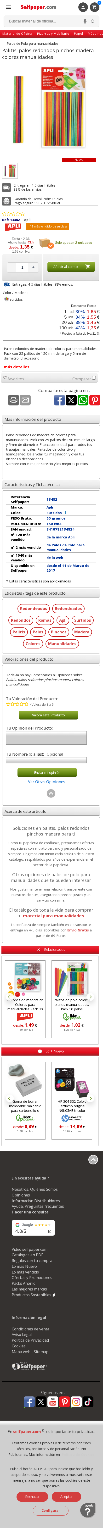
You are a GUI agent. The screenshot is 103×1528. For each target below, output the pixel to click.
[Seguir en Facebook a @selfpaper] (29, 1402)
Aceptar (66, 1496)
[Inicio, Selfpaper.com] (38, 7)
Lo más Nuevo (24, 1266)
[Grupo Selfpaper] (30, 1370)
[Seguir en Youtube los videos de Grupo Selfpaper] (52, 1402)
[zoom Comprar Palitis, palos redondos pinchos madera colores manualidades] (10, 171)
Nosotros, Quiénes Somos (35, 1189)
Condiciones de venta (30, 1329)
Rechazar (32, 1496)
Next (90, 997)
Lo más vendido (25, 1272)
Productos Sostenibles (32, 1294)
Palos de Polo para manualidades (32, 43)
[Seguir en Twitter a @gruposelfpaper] (41, 1402)
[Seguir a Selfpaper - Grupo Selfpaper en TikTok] (88, 1402)
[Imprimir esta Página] (13, 400)
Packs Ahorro (23, 1283)
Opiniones (21, 1195)
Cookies (19, 1346)
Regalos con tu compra (32, 1260)
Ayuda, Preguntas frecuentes (38, 1206)
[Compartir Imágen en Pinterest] (94, 400)
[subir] (51, 796)
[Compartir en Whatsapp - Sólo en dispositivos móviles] (83, 400)
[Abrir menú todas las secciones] (8, 7)
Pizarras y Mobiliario (53, 33)
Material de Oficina (17, 33)
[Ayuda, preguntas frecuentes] (88, 1517)
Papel (78, 33)
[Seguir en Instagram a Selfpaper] (76, 1402)
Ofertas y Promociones (32, 1277)
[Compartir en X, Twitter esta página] (71, 400)
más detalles (16, 367)
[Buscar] (92, 21)
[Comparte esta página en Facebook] (59, 400)
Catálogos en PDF (27, 1254)
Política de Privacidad (30, 1340)
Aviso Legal (22, 1334)
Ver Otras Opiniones (46, 781)
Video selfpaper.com (29, 1249)
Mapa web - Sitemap (30, 1351)
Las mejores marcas (29, 1289)
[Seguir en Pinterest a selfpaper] (64, 1402)
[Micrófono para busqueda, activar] (85, 21)
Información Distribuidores (36, 1200)
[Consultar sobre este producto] (25, 400)
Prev (10, 997)
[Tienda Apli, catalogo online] (13, 230)
